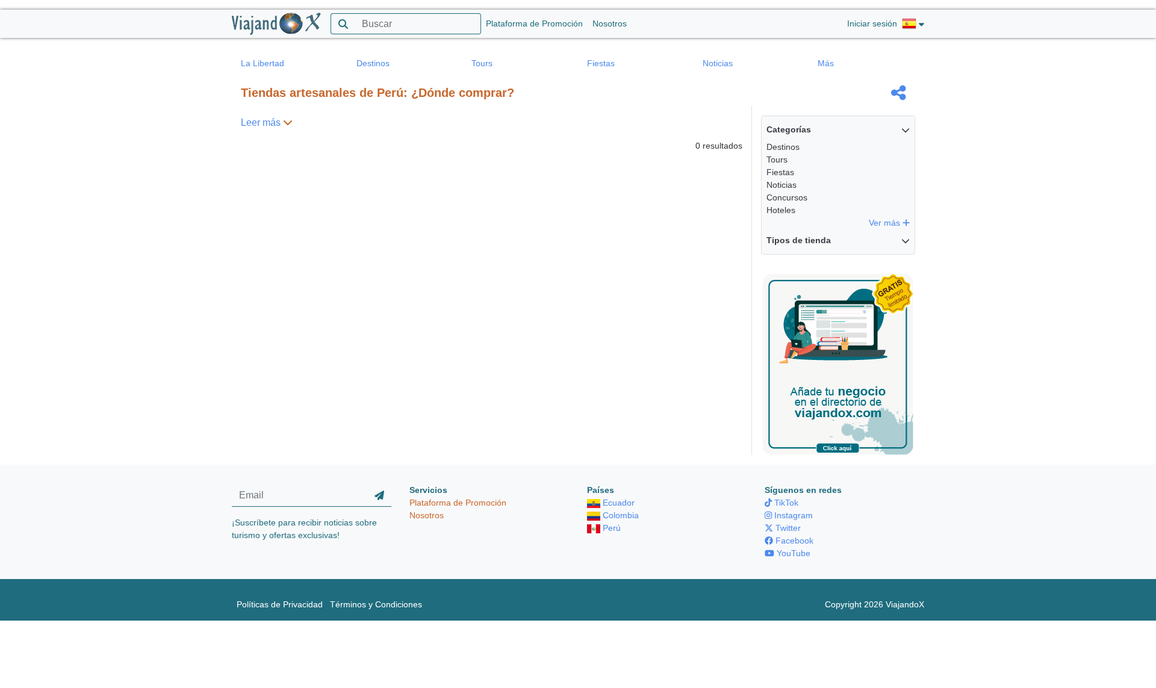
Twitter (787, 528)
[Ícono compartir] (898, 92)
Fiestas (601, 63)
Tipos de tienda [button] (798, 240)
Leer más (262, 122)
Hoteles (780, 210)
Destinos (373, 63)
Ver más (886, 223)
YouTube (792, 553)
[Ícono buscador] (343, 23)
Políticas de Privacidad (280, 604)
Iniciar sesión (872, 23)
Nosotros (609, 23)
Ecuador (617, 502)
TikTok (785, 502)
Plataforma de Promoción (534, 23)
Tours (482, 63)
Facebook (793, 540)
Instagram (792, 515)
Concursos (786, 197)
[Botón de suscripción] (379, 495)
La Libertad (262, 63)
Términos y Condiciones (376, 604)
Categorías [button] (788, 129)
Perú (610, 528)
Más (826, 63)
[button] (913, 24)
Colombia (619, 515)
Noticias (718, 63)
